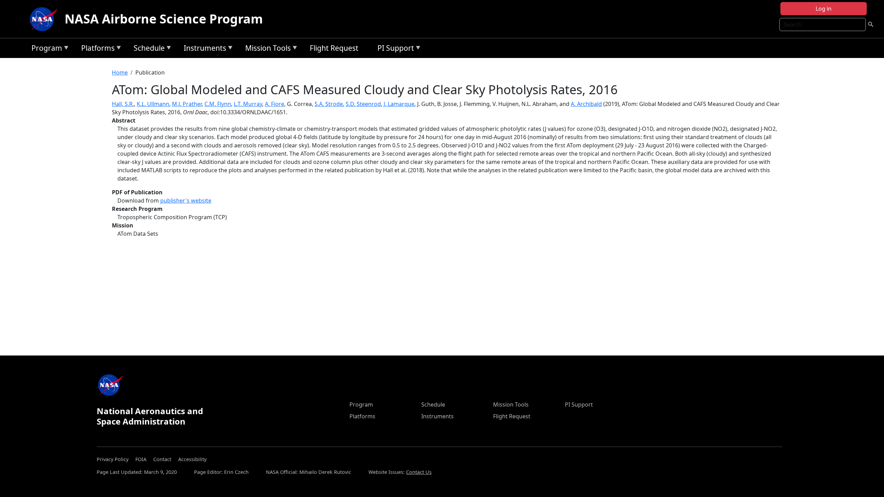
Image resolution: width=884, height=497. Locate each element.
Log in (824, 8)
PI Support (394, 49)
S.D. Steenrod (363, 104)
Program (45, 49)
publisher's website (185, 200)
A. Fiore (274, 104)
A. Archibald (586, 104)
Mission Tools (266, 49)
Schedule (147, 49)
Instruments (203, 49)
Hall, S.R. (123, 104)
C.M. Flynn (217, 104)
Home (120, 72)
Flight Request (334, 48)
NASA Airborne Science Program (164, 18)
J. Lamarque (399, 104)
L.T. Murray (248, 104)
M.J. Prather (187, 104)
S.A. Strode (329, 104)
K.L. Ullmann (153, 104)
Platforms (96, 49)
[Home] (45, 19)
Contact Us (419, 472)
